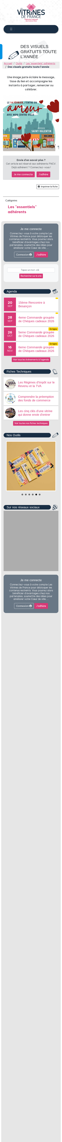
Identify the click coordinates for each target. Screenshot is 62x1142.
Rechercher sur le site (31, 276)
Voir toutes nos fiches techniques (31, 423)
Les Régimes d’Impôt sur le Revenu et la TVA (36, 384)
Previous (11, 466)
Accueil (8, 63)
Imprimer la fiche (49, 186)
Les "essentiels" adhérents (40, 63)
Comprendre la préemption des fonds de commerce (36, 398)
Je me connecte (23, 174)
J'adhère (43, 174)
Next (51, 466)
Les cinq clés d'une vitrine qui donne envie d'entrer (35, 412)
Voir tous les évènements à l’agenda (31, 359)
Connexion (22, 254)
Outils (19, 63)
